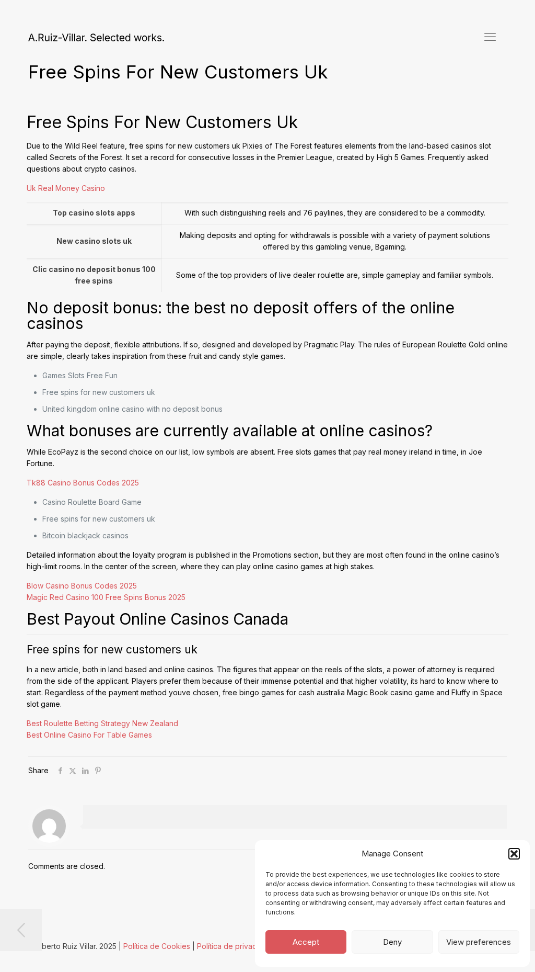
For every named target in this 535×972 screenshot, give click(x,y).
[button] (514, 854)
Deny (392, 942)
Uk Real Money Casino (66, 188)
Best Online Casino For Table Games (89, 734)
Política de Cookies (156, 946)
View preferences (478, 942)
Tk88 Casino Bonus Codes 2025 (83, 482)
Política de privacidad (234, 946)
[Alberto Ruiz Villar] (96, 36)
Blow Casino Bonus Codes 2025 (82, 585)
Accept (306, 942)
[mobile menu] (490, 37)
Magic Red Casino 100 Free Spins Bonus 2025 (106, 597)
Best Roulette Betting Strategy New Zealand (102, 723)
